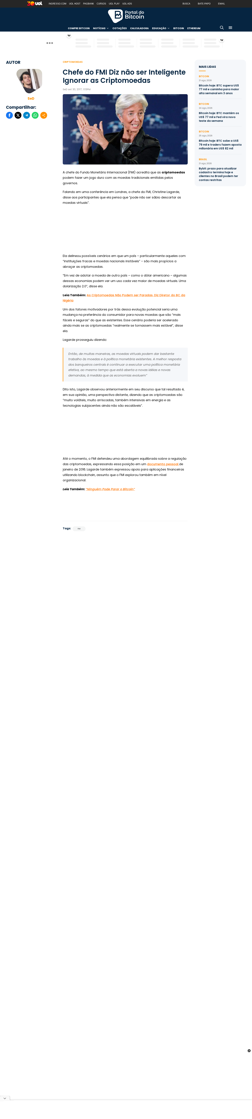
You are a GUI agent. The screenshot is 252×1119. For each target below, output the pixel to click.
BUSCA (186, 3)
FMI (79, 528)
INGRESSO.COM (57, 3)
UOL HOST (74, 3)
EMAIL (221, 3)
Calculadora (139, 28)
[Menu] (230, 28)
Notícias (99, 28)
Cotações (119, 28)
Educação (159, 28)
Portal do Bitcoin (126, 16)
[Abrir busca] (222, 28)
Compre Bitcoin (79, 28)
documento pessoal (163, 464)
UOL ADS (127, 3)
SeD (31, 98)
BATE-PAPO (204, 3)
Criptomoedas (73, 62)
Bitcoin (178, 28)
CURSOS (101, 3)
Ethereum (193, 28)
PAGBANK (88, 3)
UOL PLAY (114, 3)
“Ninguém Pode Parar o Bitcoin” (110, 489)
